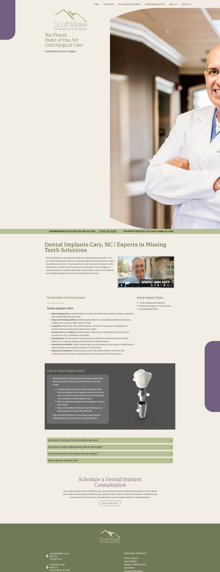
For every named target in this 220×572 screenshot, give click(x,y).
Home (96, 4)
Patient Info (108, 4)
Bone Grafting (130, 561)
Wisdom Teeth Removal (135, 564)
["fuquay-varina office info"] (47, 567)
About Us (173, 4)
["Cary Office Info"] (47, 556)
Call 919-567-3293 (110, 503)
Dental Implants (131, 558)
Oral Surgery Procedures (129, 4)
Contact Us (186, 4)
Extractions (129, 568)
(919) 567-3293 (107, 231)
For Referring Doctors (155, 4)
